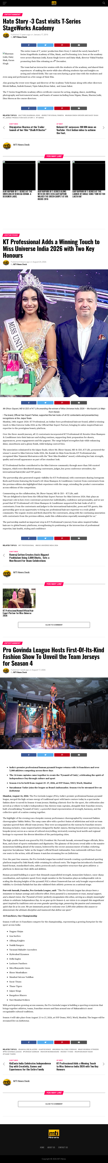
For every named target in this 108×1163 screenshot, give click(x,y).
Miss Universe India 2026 (47, 545)
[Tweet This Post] (45, 45)
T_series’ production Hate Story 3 (19, 118)
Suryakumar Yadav (84, 1052)
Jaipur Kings (45, 1049)
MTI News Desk (20, 37)
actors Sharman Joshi (29, 115)
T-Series (40, 118)
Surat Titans (67, 1052)
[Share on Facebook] (29, 45)
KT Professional (26, 545)
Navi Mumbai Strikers (89, 1049)
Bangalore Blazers (28, 1049)
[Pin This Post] (62, 45)
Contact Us (63, 1147)
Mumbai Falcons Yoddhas (65, 1049)
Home (42, 1147)
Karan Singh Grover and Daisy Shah (82, 115)
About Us (51, 1147)
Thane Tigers (10, 1054)
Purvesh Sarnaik (31, 1052)
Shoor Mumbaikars (50, 1052)
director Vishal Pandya (53, 115)
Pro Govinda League (13, 1052)
